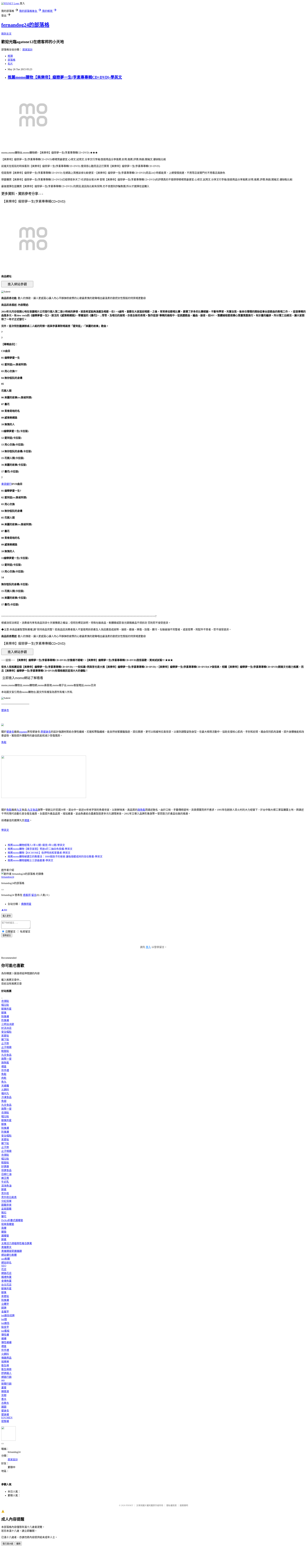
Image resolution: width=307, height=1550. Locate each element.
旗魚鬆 (141, 809)
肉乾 (3, 1078)
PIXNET (129, 1505)
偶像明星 (26, 904)
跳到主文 (6, 33)
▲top (4, 909)
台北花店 (6, 1284)
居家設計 (27, 49)
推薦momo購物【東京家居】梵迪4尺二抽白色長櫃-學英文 (40, 849)
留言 (33, 895)
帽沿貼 (5, 1005)
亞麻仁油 (6, 1174)
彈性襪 (5, 1334)
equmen (23, 731)
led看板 (5, 1331)
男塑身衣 (46, 731)
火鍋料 (5, 1089)
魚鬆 (3, 742)
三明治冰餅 (7, 1024)
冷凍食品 (6, 1097)
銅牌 (3, 1307)
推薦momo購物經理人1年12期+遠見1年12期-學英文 (36, 845)
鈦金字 (5, 1327)
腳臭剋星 (6, 1008)
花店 (3, 1269)
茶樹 (3, 1395)
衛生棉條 (6, 1369)
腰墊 (3, 1231)
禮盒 (26, 820)
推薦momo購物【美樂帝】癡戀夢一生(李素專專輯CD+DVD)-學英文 (65, 77)
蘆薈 (3, 1387)
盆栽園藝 (6, 1208)
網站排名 (6, 1262)
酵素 (3, 1189)
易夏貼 (5, 1035)
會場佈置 (6, 1281)
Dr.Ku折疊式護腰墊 (12, 1220)
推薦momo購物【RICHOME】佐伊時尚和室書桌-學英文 (39, 852)
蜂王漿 (5, 1178)
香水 (3, 1399)
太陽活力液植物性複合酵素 (16, 1243)
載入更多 (7, 916)
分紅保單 (6, 1201)
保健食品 (6, 1170)
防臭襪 (5, 1020)
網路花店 (6, 1273)
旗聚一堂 (6, 1058)
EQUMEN (6, 1417)
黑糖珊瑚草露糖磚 (11, 1251)
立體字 (5, 1304)
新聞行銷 (6, 1383)
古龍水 (5, 1403)
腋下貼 (5, 1039)
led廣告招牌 (8, 1315)
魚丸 (3, 1081)
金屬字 (5, 1311)
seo (3, 1380)
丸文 (19, 809)
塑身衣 (5, 710)
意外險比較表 (9, 1197)
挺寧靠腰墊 (7, 1224)
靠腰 (3, 1228)
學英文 (5, 830)
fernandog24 (7, 877)
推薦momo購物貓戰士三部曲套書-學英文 (30, 860)
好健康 (5, 1166)
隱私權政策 (171, 1505)
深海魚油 (6, 1185)
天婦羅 (5, 1085)
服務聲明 (184, 1505)
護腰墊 (5, 1235)
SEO (3, 1265)
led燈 (4, 1319)
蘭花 (3, 1216)
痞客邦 (27, 895)
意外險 (5, 1193)
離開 (18, 1543)
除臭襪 (5, 1016)
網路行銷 (6, 1377)
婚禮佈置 (6, 1277)
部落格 (11, 59)
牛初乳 (5, 1181)
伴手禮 (5, 1070)
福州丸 (5, 1093)
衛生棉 (5, 1365)
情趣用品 (6, 1357)
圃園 (3, 1406)
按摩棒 (5, 1361)
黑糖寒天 (6, 1247)
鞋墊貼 (5, 1051)
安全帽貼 (6, 1032)
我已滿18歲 (8, 1543)
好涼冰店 (6, 1028)
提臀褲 (5, 1421)
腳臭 (3, 1012)
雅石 (3, 1212)
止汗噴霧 (6, 1047)
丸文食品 (33, 809)
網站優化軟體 (9, 1255)
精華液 (5, 1391)
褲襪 (3, 1338)
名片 (10, 63)
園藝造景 (6, 1205)
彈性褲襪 (6, 1342)
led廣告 (5, 1323)
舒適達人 (6, 1373)
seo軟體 (5, 1258)
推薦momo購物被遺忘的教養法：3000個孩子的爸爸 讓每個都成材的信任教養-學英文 (55, 856)
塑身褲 (5, 1414)
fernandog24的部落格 (25, 25)
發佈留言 (7, 935)
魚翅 (3, 1101)
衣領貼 (5, 1001)
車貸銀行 (6, 484)
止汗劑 (5, 1043)
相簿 (10, 56)
